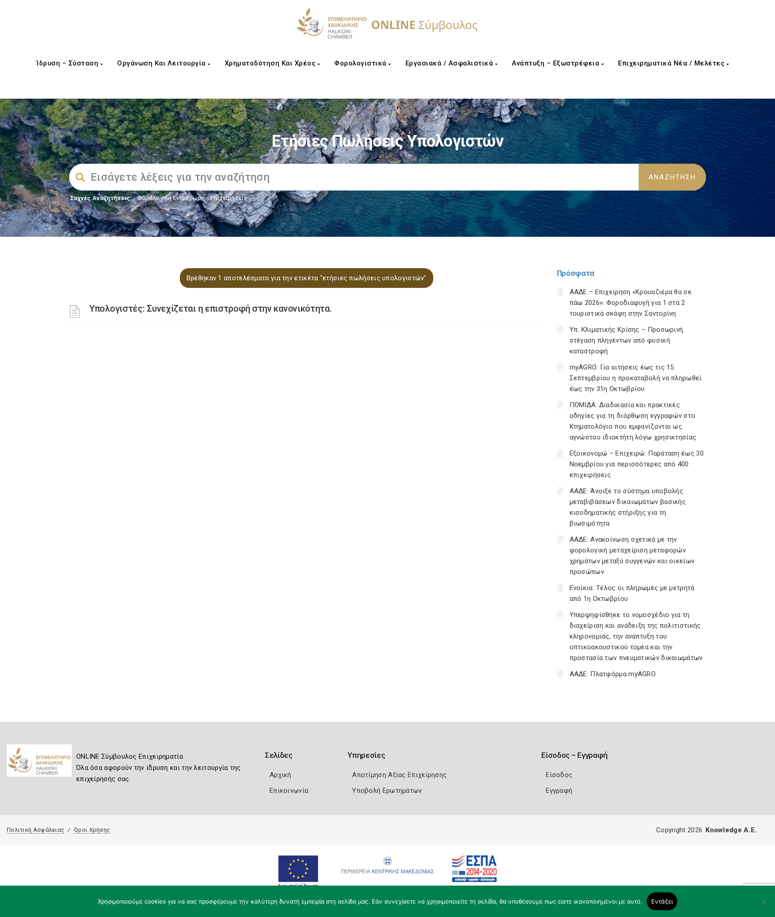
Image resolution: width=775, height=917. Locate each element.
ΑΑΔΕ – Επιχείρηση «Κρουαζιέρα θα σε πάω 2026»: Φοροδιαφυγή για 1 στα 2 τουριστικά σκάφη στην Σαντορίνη (631, 302)
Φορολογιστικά (361, 63)
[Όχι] (763, 906)
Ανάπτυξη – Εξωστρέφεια (556, 63)
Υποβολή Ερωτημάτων (387, 791)
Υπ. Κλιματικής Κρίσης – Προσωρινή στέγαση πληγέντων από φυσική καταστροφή (627, 340)
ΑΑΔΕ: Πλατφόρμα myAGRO (613, 674)
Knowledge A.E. (731, 830)
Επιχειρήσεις (228, 198)
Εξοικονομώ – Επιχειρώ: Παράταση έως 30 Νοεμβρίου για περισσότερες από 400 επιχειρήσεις (637, 464)
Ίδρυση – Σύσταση (68, 63)
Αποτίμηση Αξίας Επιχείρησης (399, 775)
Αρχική (281, 775)
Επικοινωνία (289, 791)
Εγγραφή (559, 791)
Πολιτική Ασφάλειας (35, 829)
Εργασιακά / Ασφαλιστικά (450, 63)
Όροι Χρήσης (92, 829)
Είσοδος (559, 775)
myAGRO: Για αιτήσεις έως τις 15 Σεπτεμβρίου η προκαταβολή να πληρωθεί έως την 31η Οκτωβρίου (636, 378)
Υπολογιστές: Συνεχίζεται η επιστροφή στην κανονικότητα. (210, 308)
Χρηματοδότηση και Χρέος (271, 63)
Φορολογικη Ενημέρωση (171, 198)
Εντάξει (662, 901)
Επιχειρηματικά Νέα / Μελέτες (672, 63)
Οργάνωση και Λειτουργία (162, 63)
